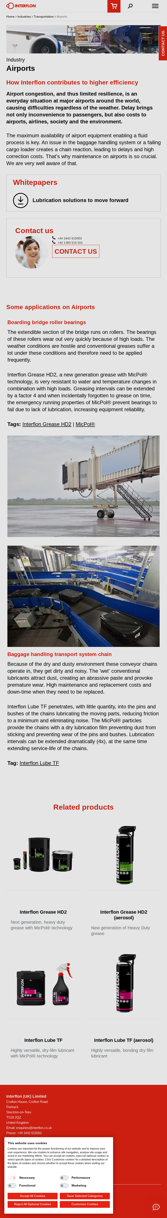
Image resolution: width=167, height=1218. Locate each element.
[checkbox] (12, 1178)
